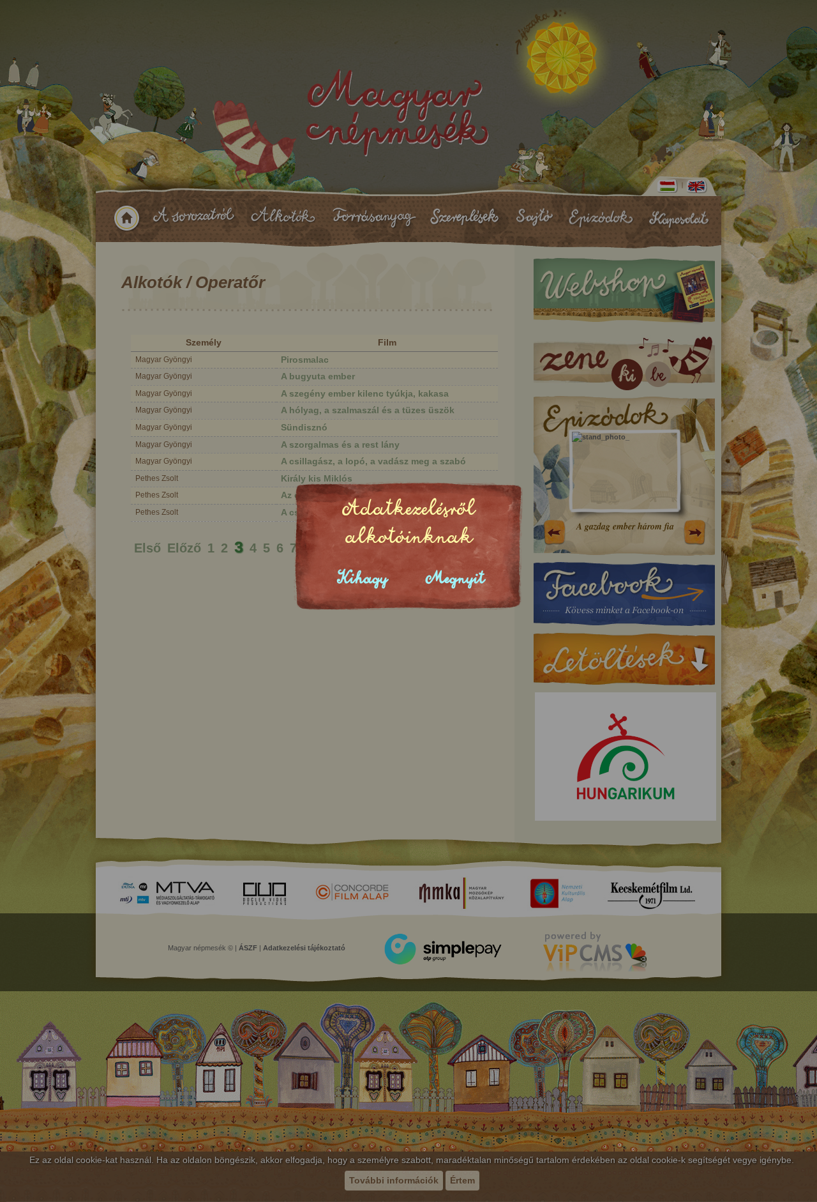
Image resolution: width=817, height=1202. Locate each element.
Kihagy (362, 578)
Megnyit (455, 578)
